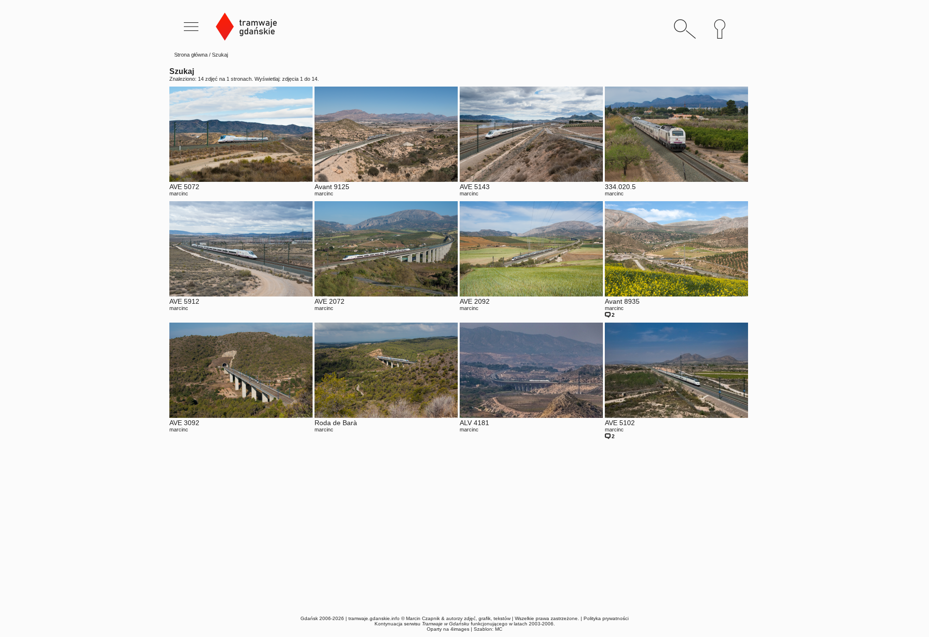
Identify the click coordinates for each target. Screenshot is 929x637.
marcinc (178, 193)
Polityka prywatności (606, 618)
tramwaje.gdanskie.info (374, 618)
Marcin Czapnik (423, 618)
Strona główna (191, 55)
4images (459, 629)
